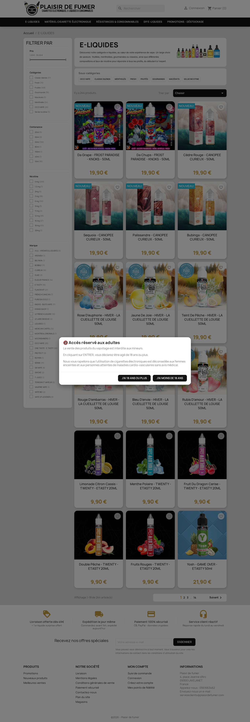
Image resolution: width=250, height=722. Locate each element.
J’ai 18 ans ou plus (134, 378)
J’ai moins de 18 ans (170, 378)
